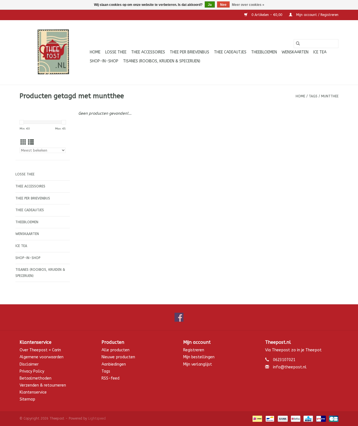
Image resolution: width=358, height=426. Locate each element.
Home (95, 52)
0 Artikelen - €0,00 (266, 15)
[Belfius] (295, 418)
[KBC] (308, 418)
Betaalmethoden (35, 378)
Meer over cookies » (248, 5)
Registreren (193, 350)
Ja (210, 5)
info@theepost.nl (290, 367)
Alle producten (115, 350)
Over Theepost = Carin (40, 350)
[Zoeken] (298, 43)
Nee (223, 5)
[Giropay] (320, 418)
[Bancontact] (269, 418)
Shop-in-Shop (104, 61)
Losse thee (115, 52)
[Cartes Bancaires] (332, 418)
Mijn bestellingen (199, 357)
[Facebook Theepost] (179, 317)
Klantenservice (33, 392)
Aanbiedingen (114, 364)
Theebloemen (264, 52)
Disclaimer (29, 364)
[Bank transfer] (282, 418)
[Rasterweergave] (23, 142)
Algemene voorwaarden (41, 357)
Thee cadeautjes (230, 52)
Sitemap (27, 399)
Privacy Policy (32, 371)
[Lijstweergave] (31, 142)
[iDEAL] (257, 418)
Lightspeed (97, 418)
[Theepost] (54, 52)
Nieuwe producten (118, 357)
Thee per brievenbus (189, 52)
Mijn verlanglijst (197, 364)
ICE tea (319, 52)
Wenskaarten (295, 52)
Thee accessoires (148, 52)
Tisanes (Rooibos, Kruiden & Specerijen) (161, 61)
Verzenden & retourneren (43, 385)
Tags (313, 96)
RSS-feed (110, 378)
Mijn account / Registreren (316, 15)
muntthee (329, 96)
